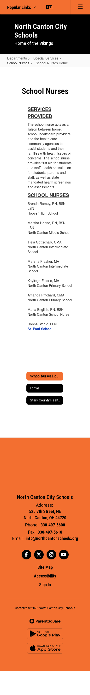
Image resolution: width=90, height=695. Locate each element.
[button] (21, 7)
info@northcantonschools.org (52, 538)
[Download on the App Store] (45, 648)
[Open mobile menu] (80, 7)
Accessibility (45, 575)
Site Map (45, 567)
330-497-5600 (53, 524)
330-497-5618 (50, 532)
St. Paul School (40, 328)
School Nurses (18, 62)
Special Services (45, 58)
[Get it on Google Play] (45, 633)
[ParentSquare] (45, 621)
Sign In (45, 584)
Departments (17, 58)
